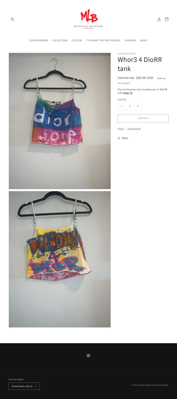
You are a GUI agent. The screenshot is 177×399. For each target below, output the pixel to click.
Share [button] (125, 138)
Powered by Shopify (160, 385)
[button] (12, 19)
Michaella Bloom (144, 385)
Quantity (122, 99)
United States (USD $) (21, 386)
